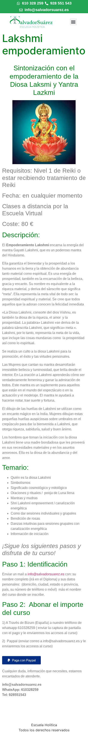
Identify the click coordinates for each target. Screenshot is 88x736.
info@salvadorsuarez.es (46, 574)
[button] (73, 21)
